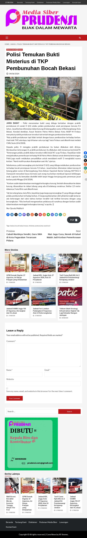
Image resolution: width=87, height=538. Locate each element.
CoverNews (51, 534)
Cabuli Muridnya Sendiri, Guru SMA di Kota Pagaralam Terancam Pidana (24, 236)
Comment (11, 341)
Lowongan (66, 2)
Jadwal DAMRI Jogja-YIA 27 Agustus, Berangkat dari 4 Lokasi (16, 311)
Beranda (20, 2)
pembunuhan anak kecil (42, 226)
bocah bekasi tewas (21, 226)
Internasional (10, 491)
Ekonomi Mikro (11, 270)
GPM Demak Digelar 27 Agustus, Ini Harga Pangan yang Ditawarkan (16, 277)
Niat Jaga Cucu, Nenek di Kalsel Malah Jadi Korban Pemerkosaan (64, 234)
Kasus (20, 49)
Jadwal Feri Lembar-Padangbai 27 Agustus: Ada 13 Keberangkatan (42, 311)
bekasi (12, 226)
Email (47, 370)
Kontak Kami (76, 2)
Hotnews (21, 270)
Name (9, 370)
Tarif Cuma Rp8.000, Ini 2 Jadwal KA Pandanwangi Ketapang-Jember (69, 277)
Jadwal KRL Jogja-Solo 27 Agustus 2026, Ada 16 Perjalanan (43, 277)
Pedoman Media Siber (53, 2)
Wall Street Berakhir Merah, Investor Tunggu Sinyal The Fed (11, 503)
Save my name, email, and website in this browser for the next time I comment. (39, 391)
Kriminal (31, 226)
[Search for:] (32, 411)
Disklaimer (40, 2)
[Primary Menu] (7, 37)
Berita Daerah (11, 49)
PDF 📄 (74, 220)
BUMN (46, 267)
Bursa (8, 486)
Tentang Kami (29, 2)
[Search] (80, 38)
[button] (8, 214)
